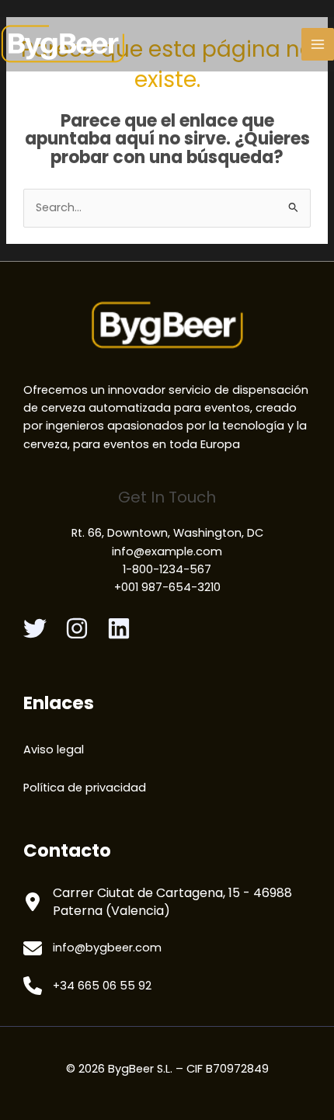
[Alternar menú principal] (317, 44)
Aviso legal (53, 749)
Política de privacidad (84, 787)
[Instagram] (77, 628)
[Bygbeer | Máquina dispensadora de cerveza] (63, 44)
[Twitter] (35, 628)
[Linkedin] (118, 628)
